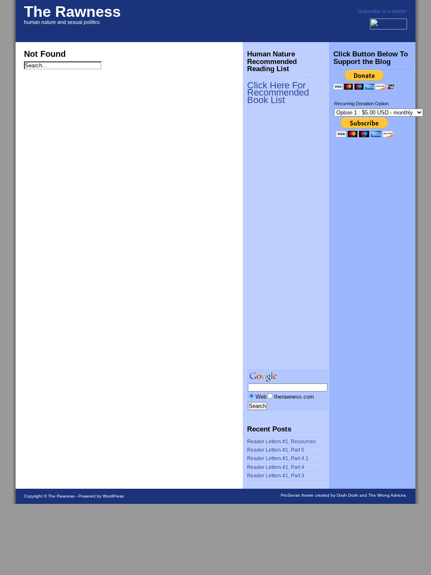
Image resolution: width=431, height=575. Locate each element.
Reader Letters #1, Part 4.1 (278, 458)
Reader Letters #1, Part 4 (275, 467)
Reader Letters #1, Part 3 (275, 476)
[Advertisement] (280, 240)
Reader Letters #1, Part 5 (275, 450)
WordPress (113, 496)
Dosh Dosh (347, 495)
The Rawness (72, 11)
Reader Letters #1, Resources (281, 442)
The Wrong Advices (387, 495)
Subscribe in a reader (382, 11)
